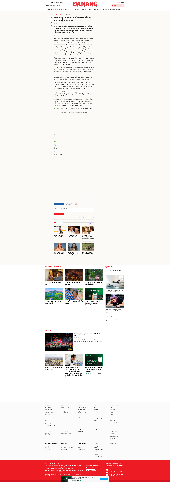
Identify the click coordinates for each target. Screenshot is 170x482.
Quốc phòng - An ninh (50, 429)
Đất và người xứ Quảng (98, 446)
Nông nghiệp (47, 446)
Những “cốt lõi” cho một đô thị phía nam (53, 368)
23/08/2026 (50, 5)
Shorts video (113, 443)
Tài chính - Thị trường (82, 412)
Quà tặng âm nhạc (97, 452)
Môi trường (47, 420)
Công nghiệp (80, 411)
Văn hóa (111, 414)
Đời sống (84, 9)
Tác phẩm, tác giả (113, 411)
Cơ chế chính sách (65, 449)
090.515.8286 (121, 5)
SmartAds (78, 480)
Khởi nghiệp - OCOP (82, 409)
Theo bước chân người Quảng (114, 9)
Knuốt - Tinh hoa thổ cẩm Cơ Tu (74, 302)
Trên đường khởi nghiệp (99, 456)
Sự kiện (95, 411)
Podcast (96, 443)
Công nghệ (96, 420)
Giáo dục (67, 9)
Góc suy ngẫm (80, 447)
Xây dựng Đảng (48, 407)
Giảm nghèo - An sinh (65, 411)
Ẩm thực (95, 407)
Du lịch (62, 9)
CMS (114, 480)
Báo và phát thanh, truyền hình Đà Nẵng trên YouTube (116, 475)
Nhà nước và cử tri (49, 412)
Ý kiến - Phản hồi (64, 431)
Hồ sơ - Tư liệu (113, 420)
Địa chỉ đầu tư (64, 446)
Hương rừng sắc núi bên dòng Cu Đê (53, 302)
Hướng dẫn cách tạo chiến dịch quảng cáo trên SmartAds (93, 303)
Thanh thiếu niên (64, 412)
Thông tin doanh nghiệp (83, 429)
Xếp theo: (81, 217)
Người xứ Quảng (113, 422)
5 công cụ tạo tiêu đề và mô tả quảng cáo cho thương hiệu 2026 (93, 369)
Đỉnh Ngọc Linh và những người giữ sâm (94, 283)
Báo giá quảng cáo (90, 470)
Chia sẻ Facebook (59, 204)
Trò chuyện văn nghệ (98, 454)
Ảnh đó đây (67, 14)
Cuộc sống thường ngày (50, 425)
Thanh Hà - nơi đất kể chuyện (72, 283)
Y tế (80, 9)
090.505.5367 (115, 5)
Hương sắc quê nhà (98, 451)
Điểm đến (62, 14)
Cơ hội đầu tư (64, 443)
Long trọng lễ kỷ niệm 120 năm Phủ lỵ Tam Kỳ (87, 334)
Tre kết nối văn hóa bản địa (53, 283)
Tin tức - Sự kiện (113, 431)
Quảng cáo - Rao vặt (99, 429)
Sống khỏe (47, 422)
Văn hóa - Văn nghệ (74, 9)
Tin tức (95, 447)
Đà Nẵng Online (112, 469)
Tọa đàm (112, 440)
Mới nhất (59, 5)
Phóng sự (112, 433)
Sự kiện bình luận (82, 443)
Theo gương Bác (48, 409)
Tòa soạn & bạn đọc (66, 429)
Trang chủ (56, 14)
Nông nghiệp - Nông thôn (51, 443)
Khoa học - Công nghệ (101, 9)
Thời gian (85, 217)
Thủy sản (47, 447)
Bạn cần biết (80, 431)
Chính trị (50, 9)
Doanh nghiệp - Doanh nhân (67, 447)
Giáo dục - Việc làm (65, 407)
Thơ (111, 407)
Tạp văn (111, 412)
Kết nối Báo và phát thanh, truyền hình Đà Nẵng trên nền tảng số (114, 465)
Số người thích (91, 217)
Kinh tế (58, 9)
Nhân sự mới (47, 414)
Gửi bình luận (59, 214)
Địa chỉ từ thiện (48, 423)
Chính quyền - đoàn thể (50, 411)
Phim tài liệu (112, 434)
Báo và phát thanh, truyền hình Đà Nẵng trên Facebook (116, 472)
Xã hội (54, 9)
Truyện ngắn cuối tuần (98, 449)
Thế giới (94, 9)
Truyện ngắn (112, 409)
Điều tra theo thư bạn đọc (66, 433)
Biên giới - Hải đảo (49, 434)
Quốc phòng (47, 433)
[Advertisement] (74, 123)
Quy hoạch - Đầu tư (82, 407)
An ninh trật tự (48, 431)
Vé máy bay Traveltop (111, 316)
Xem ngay (104, 478)
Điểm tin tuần (112, 438)
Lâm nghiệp (47, 449)
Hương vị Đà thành (114, 436)
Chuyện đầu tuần (81, 446)
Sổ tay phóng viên (81, 449)
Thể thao (89, 9)
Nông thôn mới (48, 451)
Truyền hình (113, 429)
